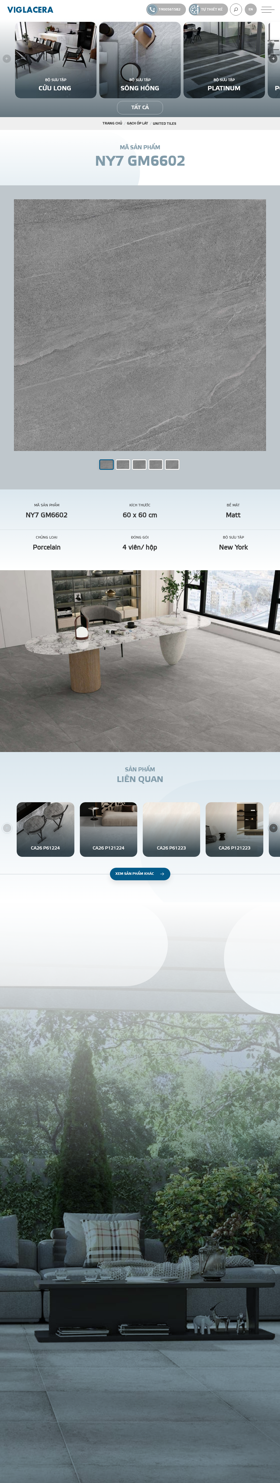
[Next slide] (273, 58)
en (251, 9)
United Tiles (164, 124)
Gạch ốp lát (137, 123)
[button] (122, 464)
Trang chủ (112, 123)
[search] (236, 10)
